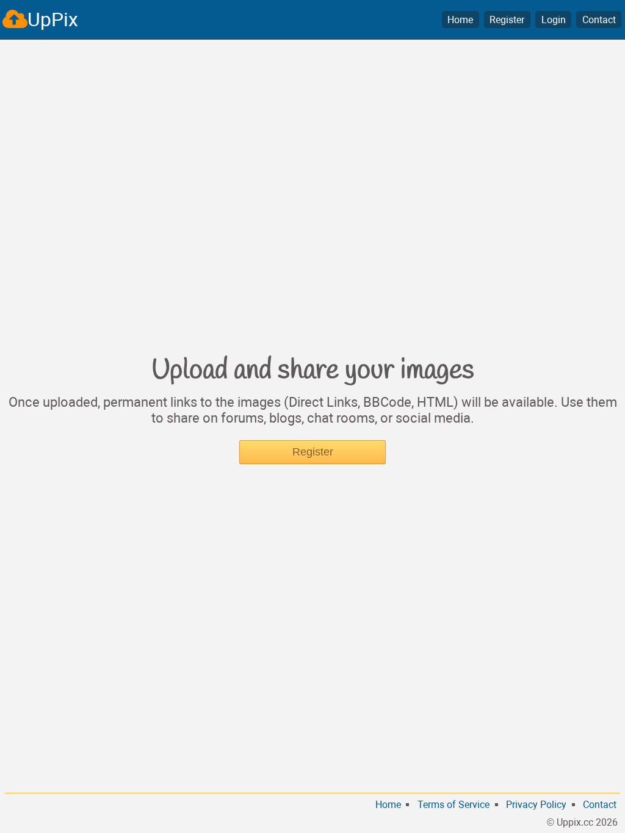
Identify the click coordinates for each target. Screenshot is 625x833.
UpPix (52, 19)
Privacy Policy (536, 804)
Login (553, 20)
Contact (599, 20)
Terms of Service (453, 804)
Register (507, 20)
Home (460, 20)
